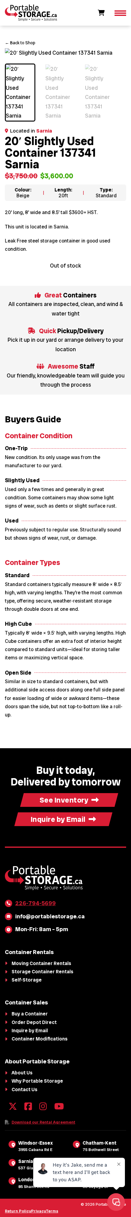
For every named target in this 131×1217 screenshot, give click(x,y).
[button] (118, 56)
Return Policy (18, 1211)
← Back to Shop (20, 43)
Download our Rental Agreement (43, 1122)
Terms (52, 1211)
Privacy (38, 1211)
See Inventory (64, 800)
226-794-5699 (35, 903)
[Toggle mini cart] (101, 13)
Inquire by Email (58, 819)
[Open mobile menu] (120, 12)
